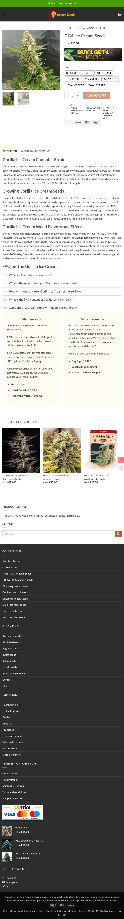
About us (7, 723)
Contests (7, 679)
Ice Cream (36, 178)
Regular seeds (10, 648)
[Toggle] (5, 275)
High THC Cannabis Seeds (16, 573)
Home (68, 27)
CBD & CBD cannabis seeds (17, 579)
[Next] (54, 60)
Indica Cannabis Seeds (91, 27)
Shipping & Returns (13, 785)
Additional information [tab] (36, 151)
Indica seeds (9, 654)
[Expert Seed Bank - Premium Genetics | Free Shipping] (62, 14)
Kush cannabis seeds (13, 617)
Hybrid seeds (9, 667)
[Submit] (118, 534)
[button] (4, 14)
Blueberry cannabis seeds (16, 586)
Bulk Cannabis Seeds (13, 673)
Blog (4, 685)
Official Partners (11, 754)
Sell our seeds (9, 748)
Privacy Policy (10, 779)
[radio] (72, 73)
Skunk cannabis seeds (14, 604)
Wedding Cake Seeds (94, 478)
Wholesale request (12, 742)
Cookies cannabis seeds (15, 592)
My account (9, 729)
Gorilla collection (11, 561)
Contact (6, 717)
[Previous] (7, 60)
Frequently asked (12, 735)
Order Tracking (10, 710)
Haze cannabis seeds (13, 610)
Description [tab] (9, 151)
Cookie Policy (10, 773)
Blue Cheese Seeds (11, 478)
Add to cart (96, 95)
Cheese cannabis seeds (15, 598)
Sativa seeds (9, 660)
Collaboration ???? (12, 704)
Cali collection (10, 567)
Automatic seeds (11, 635)
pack (67, 67)
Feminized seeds (11, 642)
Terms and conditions (14, 792)
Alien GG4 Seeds (51, 478)
